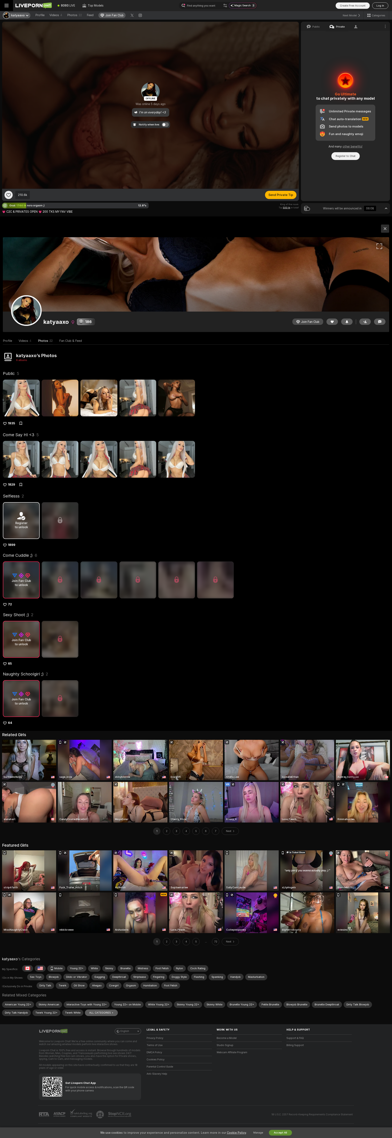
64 (10, 723)
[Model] (385, 229)
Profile (40, 15)
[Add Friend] (365, 322)
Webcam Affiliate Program (232, 1052)
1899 (11, 545)
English (124, 1031)
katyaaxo (10, 959)
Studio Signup (225, 1045)
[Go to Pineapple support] (100, 1114)
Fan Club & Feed (70, 341)
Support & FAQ (295, 1038)
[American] (40, 968)
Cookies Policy (156, 1059)
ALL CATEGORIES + (101, 1012)
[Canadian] (27, 968)
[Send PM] (379, 322)
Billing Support (295, 1045)
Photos (74, 15)
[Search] (225, 5)
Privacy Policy (155, 1038)
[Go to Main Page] (33, 5)
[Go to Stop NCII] (120, 1114)
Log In (380, 5)
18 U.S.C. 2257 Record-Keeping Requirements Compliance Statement (312, 1114)
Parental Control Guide (160, 1066)
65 (10, 663)
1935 (11, 423)
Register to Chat (345, 156)
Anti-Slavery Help (157, 1073)
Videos (55, 15)
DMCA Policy (154, 1052)
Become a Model (227, 1038)
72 (10, 604)
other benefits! (352, 146)
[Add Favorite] (8, 195)
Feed (90, 15)
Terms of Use (155, 1045)
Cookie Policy (236, 1132)
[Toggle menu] (6, 5)
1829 (11, 484)
